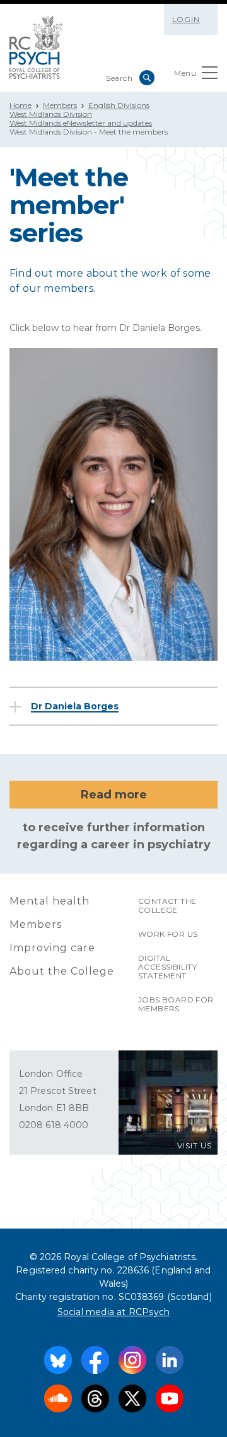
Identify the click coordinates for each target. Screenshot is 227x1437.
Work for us (167, 934)
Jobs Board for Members (176, 1004)
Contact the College (167, 905)
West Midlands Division (50, 114)
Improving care (52, 948)
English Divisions (118, 105)
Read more (114, 795)
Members (60, 105)
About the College (61, 971)
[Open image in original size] (36, 47)
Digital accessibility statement (167, 966)
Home (20, 105)
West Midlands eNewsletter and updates (80, 123)
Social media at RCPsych (113, 1312)
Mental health (49, 901)
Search (146, 77)
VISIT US (194, 1145)
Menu (185, 73)
